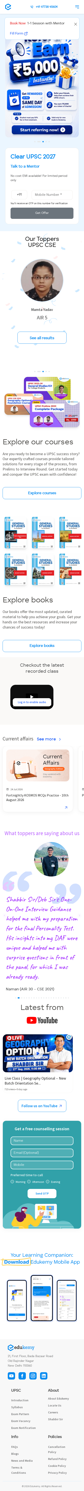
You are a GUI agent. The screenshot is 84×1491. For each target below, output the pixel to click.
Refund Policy (57, 1488)
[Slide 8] (33, 1027)
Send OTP (42, 1222)
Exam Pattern (20, 1443)
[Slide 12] (43, 1027)
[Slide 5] (49, 142)
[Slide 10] (38, 1027)
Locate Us (54, 1434)
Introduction (19, 1429)
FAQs (14, 1476)
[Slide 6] (29, 1027)
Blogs (15, 1483)
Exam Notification (23, 1457)
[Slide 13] (46, 1027)
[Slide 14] (48, 1027)
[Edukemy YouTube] (11, 1404)
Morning (20, 1210)
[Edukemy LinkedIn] (43, 1404)
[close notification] (75, 24)
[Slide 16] (53, 1027)
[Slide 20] (63, 1027)
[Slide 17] (56, 1027)
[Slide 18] (58, 1027)
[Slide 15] (51, 1027)
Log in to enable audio (32, 702)
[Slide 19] (61, 1027)
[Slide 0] (35, 371)
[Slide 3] (42, 142)
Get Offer (42, 213)
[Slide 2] (38, 142)
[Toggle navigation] (78, 6)
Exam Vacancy (20, 1450)
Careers (53, 1441)
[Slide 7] (31, 1027)
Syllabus (17, 1436)
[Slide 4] (46, 142)
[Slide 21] (65, 1027)
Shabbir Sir (55, 1448)
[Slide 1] (35, 142)
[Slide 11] (41, 1027)
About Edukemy (58, 1428)
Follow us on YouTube (40, 1134)
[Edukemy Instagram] (33, 1404)
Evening (55, 1210)
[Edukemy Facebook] (22, 1404)
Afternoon (38, 1210)
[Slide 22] (68, 1027)
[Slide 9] (36, 1027)
